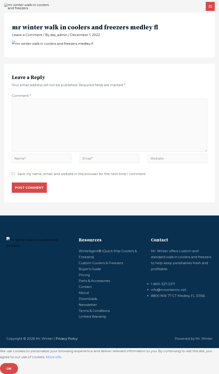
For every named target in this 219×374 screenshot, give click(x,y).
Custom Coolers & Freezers (101, 263)
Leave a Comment (27, 35)
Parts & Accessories (94, 281)
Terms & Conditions (94, 311)
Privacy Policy (67, 339)
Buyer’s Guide (90, 269)
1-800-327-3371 (163, 284)
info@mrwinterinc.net (168, 290)
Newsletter (88, 305)
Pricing (84, 275)
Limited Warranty (92, 316)
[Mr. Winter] (28, 6)
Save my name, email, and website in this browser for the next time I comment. (82, 174)
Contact (85, 287)
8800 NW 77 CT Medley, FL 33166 (178, 296)
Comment (21, 96)
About (84, 293)
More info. (54, 357)
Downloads (88, 299)
